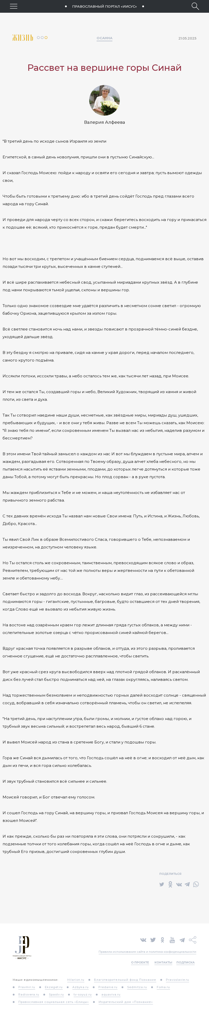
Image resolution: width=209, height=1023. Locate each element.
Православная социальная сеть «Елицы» (53, 1002)
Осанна (104, 38)
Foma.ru (163, 987)
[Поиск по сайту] (195, 6)
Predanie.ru (107, 987)
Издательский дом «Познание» (126, 1002)
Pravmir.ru (26, 987)
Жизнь (24, 38)
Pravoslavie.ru (177, 979)
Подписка (185, 962)
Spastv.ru (56, 994)
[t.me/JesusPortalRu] (182, 939)
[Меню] (13, 6)
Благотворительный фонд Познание (125, 979)
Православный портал (104, 6)
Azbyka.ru (80, 987)
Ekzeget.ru (54, 987)
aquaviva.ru (111, 994)
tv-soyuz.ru (83, 994)
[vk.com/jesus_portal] (143, 939)
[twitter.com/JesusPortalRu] (153, 939)
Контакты (163, 962)
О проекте (140, 962)
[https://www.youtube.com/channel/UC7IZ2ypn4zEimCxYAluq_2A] (172, 939)
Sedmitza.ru (137, 987)
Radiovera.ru (28, 994)
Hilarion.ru (75, 979)
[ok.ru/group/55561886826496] (162, 939)
